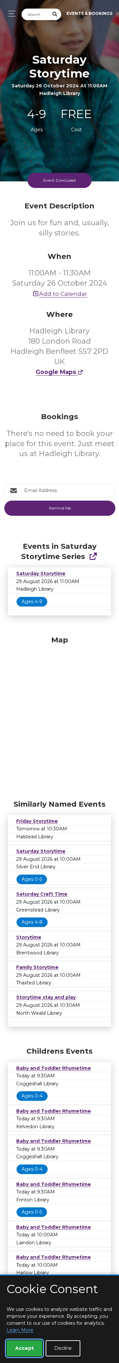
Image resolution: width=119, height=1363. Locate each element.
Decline (63, 1348)
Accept (24, 1348)
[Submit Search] (55, 14)
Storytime (28, 937)
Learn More (20, 1330)
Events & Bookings (89, 13)
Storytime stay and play (46, 997)
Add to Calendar (63, 293)
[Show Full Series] (93, 556)
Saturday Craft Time (41, 894)
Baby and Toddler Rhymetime (53, 1068)
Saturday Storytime (40, 573)
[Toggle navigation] (10, 13)
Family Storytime (37, 967)
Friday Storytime (37, 821)
